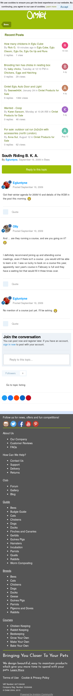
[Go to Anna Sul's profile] (65, 131)
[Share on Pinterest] (28, 398)
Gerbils (14, 535)
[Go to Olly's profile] (6, 228)
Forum (14, 486)
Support (15, 464)
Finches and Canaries (23, 531)
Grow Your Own (19, 638)
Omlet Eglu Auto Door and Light (23, 86)
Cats (13, 515)
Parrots (14, 551)
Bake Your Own (19, 645)
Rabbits (14, 559)
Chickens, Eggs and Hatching (20, 72)
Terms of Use (11, 677)
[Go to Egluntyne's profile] (6, 185)
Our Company (18, 439)
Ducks (14, 527)
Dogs (13, 523)
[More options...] (66, 185)
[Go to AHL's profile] (65, 88)
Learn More (17, 670)
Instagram (6, 424)
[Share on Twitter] (4, 398)
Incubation (16, 547)
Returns (15, 472)
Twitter (13, 424)
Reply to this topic (36, 169)
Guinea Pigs (17, 539)
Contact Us (16, 460)
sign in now (9, 344)
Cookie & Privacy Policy (35, 677)
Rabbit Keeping (19, 630)
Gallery (14, 490)
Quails (14, 555)
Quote (15, 212)
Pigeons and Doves (21, 608)
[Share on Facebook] (10, 398)
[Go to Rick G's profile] (65, 45)
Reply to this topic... (21, 359)
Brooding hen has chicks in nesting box (27, 65)
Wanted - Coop (13, 108)
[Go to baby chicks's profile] (65, 66)
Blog (13, 494)
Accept (64, 6)
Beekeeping (17, 634)
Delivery (15, 468)
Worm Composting (21, 563)
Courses (8, 620)
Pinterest (36, 424)
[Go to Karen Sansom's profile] (65, 109)
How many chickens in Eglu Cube (23, 44)
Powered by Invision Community (36, 694)
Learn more (51, 6)
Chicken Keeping (20, 626)
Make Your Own (19, 641)
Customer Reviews (21, 443)
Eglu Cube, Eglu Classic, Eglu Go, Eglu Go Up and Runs (29, 49)
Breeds (7, 571)
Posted (28, 187)
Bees (47, 159)
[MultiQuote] (5, 212)
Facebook (21, 424)
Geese (14, 596)
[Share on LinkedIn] (22, 398)
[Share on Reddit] (16, 398)
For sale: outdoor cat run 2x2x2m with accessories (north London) (26, 131)
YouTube (28, 424)
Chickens (15, 519)
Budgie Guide (18, 511)
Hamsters (16, 543)
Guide (6, 502)
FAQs (13, 447)
